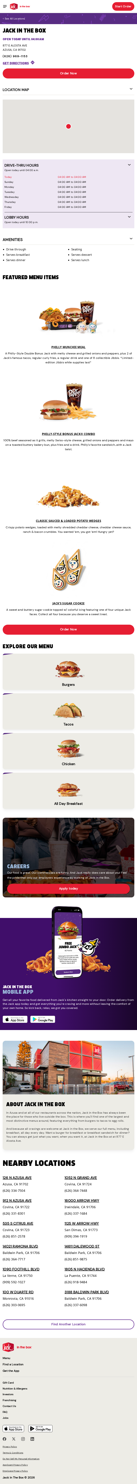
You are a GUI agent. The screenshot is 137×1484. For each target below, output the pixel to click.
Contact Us (9, 1406)
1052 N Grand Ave (81, 1177)
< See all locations (14, 18)
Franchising (9, 1400)
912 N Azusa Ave (17, 1200)
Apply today (68, 888)
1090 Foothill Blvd (21, 1269)
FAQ (5, 1412)
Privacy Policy (10, 1446)
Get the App (11, 1370)
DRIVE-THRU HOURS (21, 165)
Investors (8, 1394)
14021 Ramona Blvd (20, 1246)
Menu (6, 1358)
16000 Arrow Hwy (82, 1200)
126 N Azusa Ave (17, 1177)
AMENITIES (13, 239)
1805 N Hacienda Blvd (85, 1269)
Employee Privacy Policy (15, 1471)
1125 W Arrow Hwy (82, 1223)
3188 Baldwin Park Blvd (87, 1292)
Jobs (5, 1417)
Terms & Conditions (13, 1452)
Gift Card (8, 1382)
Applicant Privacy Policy (15, 1464)
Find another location (68, 1324)
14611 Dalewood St (82, 1246)
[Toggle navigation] (5, 6)
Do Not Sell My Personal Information (21, 1458)
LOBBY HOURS (16, 217)
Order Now (68, 73)
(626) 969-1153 (15, 56)
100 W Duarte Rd (18, 1292)
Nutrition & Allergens (15, 1388)
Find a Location (13, 1364)
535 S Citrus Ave (18, 1223)
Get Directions (16, 63)
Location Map (16, 89)
